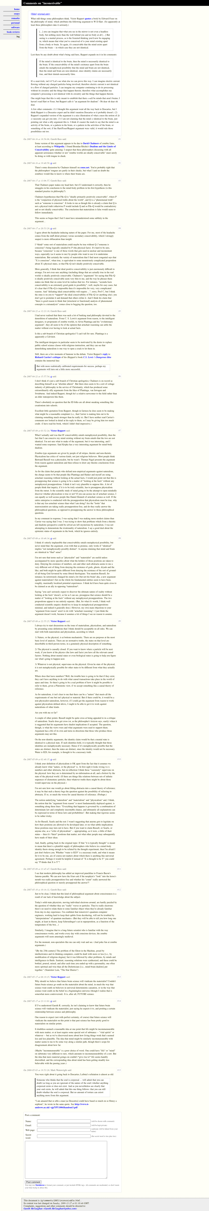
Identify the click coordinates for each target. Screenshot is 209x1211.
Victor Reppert (58, 430)
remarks (15, 18)
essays (17, 13)
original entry (44, 13)
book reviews (13, 32)
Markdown (39, 1185)
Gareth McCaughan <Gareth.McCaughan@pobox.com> (50, 1208)
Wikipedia (59, 146)
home (17, 9)
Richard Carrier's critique (48, 357)
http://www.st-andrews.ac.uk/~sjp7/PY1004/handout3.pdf (62, 1105)
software (15, 27)
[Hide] (34, 13)
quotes (88, 18)
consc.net (84, 167)
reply (105, 354)
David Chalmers (91, 143)
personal (15, 22)
